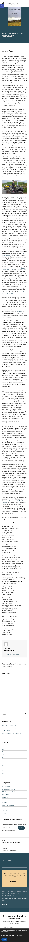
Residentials (5, 808)
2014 (3, 770)
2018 (3, 760)
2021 (3, 752)
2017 (3, 762)
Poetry (11, 51)
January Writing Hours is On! (9, 725)
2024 (3, 746)
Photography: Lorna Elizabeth (9, 898)
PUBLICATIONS (10, 857)
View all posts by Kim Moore (12, 654)
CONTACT (9, 860)
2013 (3, 773)
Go (20, 828)
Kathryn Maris (11, 270)
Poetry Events (5, 802)
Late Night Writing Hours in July (9, 728)
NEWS (21, 857)
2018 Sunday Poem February (9, 789)
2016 (3, 765)
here (10, 501)
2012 (3, 776)
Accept (4, 939)
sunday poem (5, 810)
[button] (2, 6)
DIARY (16, 857)
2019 (3, 757)
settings (19, 935)
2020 (3, 754)
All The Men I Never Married (9, 791)
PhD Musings (5, 797)
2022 (3, 749)
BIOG (3, 857)
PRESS (3, 860)
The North (19, 311)
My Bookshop (14, 882)
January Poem (5, 794)
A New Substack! (6, 730)
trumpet (4, 813)
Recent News (5, 736)
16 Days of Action (6, 786)
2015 (3, 768)
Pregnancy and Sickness (8, 805)
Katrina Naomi (22, 270)
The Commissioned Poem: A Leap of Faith (12, 733)
